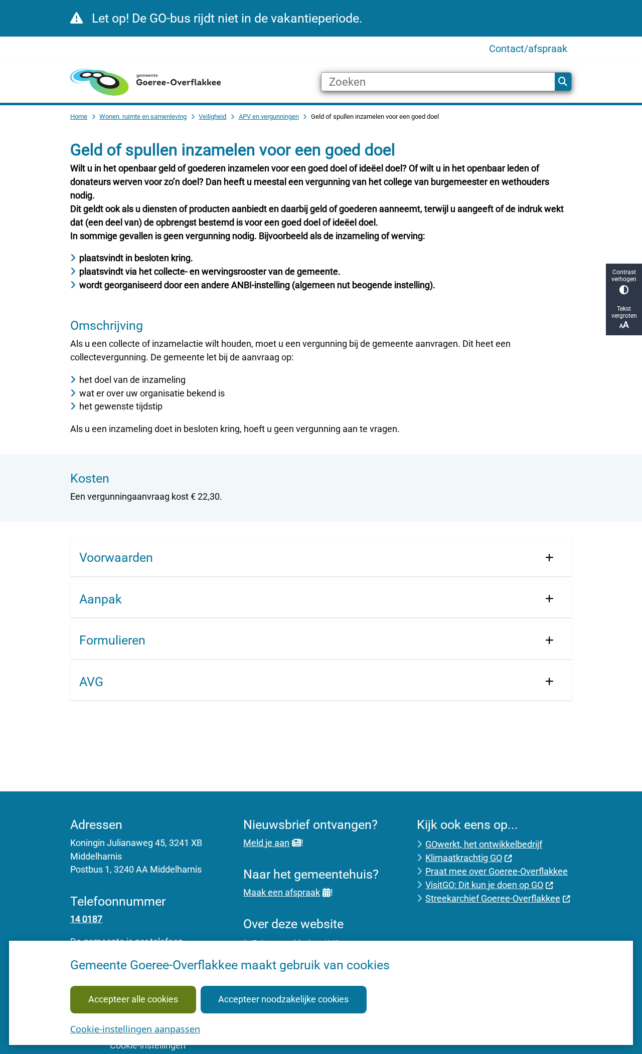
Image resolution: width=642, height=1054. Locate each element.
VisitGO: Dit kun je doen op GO (484, 885)
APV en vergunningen (269, 116)
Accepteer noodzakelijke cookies (283, 999)
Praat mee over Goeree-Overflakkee (496, 871)
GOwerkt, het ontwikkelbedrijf (483, 844)
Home (78, 116)
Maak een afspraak (281, 892)
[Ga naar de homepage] (145, 82)
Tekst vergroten (624, 312)
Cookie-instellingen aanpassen (135, 1029)
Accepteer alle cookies (133, 999)
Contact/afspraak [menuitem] (528, 49)
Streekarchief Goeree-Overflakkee (492, 898)
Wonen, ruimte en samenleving (143, 116)
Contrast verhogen (623, 276)
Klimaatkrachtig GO (463, 858)
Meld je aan (266, 842)
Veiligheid (212, 116)
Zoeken (563, 82)
